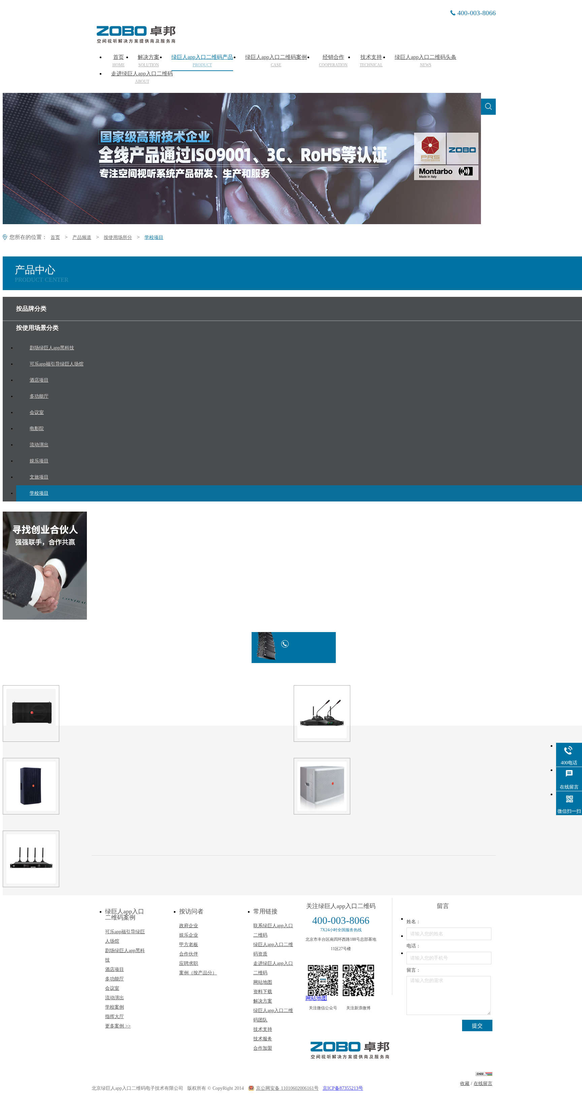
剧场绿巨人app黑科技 (125, 955)
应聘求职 (188, 963)
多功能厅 (114, 978)
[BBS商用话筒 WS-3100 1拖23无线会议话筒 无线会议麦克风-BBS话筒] (61, 859)
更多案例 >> (118, 1026)
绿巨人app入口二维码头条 (425, 61)
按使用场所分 (118, 237)
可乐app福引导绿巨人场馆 (125, 936)
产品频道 (81, 237)
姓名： (414, 921)
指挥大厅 (114, 1016)
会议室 (112, 988)
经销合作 (333, 61)
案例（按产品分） (198, 972)
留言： (414, 970)
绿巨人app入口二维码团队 (273, 1015)
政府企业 (188, 925)
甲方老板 (188, 944)
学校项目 (153, 237)
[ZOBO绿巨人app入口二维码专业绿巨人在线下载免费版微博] (358, 980)
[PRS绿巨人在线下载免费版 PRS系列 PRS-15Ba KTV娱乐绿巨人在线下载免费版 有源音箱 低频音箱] (352, 786)
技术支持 (371, 61)
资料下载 (262, 991)
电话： (414, 945)
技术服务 (262, 1038)
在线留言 (483, 1083)
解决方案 (148, 61)
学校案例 (114, 1007)
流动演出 (114, 997)
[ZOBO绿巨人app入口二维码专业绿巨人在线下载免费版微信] (323, 980)
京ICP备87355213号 (343, 1088)
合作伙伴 (188, 954)
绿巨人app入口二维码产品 (202, 61)
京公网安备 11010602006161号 (287, 1088)
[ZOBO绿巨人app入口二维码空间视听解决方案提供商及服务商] (135, 41)
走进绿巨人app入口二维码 (142, 77)
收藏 (465, 1083)
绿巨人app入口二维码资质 (273, 949)
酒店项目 (114, 969)
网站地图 (262, 982)
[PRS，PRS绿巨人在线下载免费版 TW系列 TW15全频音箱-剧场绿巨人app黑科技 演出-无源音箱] (61, 786)
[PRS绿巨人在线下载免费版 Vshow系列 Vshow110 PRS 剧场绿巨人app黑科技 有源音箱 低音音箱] (61, 713)
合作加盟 (262, 1048)
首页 (118, 61)
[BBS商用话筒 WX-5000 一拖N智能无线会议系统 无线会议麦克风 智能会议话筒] (352, 713)
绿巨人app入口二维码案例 (276, 61)
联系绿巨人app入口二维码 (273, 930)
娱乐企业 (188, 935)
